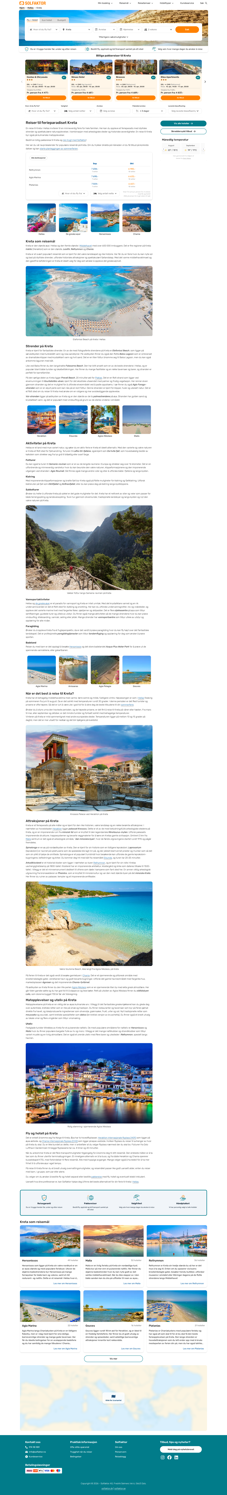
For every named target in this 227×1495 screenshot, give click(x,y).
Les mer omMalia (131, 1283)
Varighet (64, 106)
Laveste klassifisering (176, 106)
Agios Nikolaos (79, 987)
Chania (86, 975)
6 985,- (131, 169)
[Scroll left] (163, 149)
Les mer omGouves (130, 1348)
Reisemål (123, 3)
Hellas (141, 698)
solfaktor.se (120, 1488)
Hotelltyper (165, 3)
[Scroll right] (203, 149)
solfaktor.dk (107, 1488)
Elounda (108, 858)
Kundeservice (187, 3)
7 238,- (94, 169)
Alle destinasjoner (38, 158)
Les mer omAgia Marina (65, 1348)
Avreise (100, 106)
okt (132, 163)
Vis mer (113, 1358)
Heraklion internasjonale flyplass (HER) (117, 1137)
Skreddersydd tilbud (181, 131)
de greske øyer (42, 603)
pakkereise (96, 1177)
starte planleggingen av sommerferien (59, 148)
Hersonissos (75, 646)
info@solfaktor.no (37, 1452)
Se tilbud (46, 98)
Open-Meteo (187, 158)
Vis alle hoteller (181, 123)
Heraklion (57, 829)
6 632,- (131, 176)
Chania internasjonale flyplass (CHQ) (60, 1141)
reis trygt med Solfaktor (74, 140)
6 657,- (131, 184)
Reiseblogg (120, 1456)
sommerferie (127, 704)
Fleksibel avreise (138, 106)
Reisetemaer (144, 3)
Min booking (104, 3)
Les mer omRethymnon (192, 1283)
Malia (28, 839)
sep (95, 163)
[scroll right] (205, 82)
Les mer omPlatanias (193, 1348)
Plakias (98, 378)
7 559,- (95, 184)
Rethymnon (99, 863)
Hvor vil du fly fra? (32, 106)
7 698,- (94, 176)
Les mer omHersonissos (65, 1283)
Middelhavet (86, 245)
